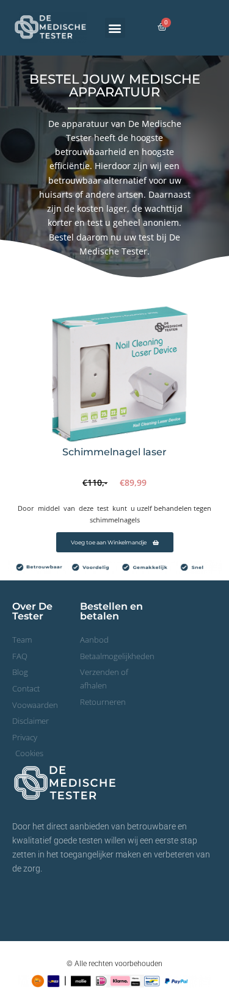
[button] (115, 28)
